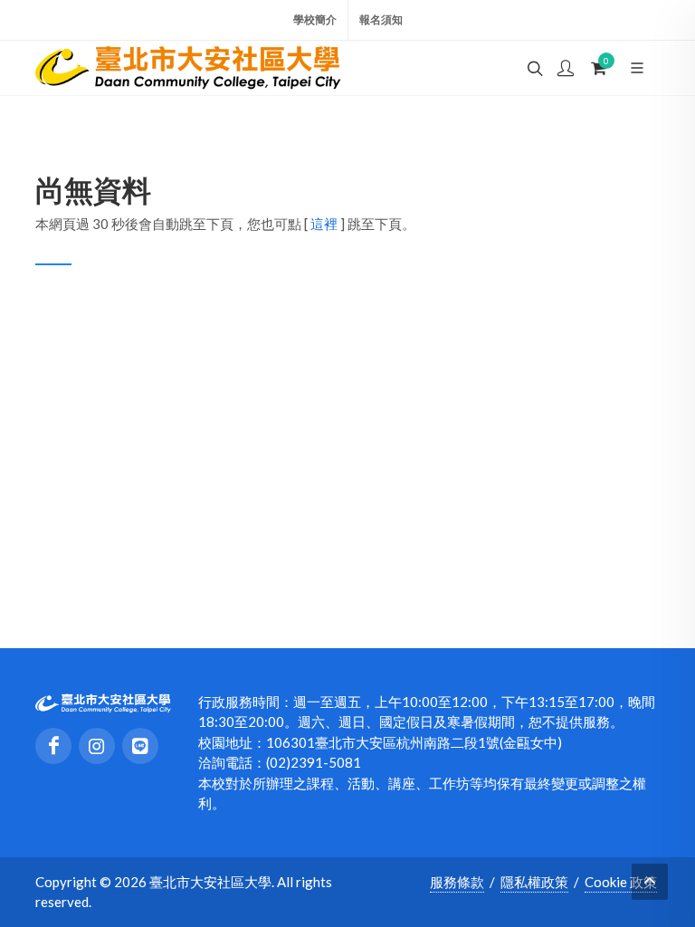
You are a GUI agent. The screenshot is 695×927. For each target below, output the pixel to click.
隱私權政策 (534, 882)
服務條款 (457, 882)
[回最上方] (650, 882)
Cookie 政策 (621, 882)
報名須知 (381, 19)
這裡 (324, 223)
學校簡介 (315, 19)
